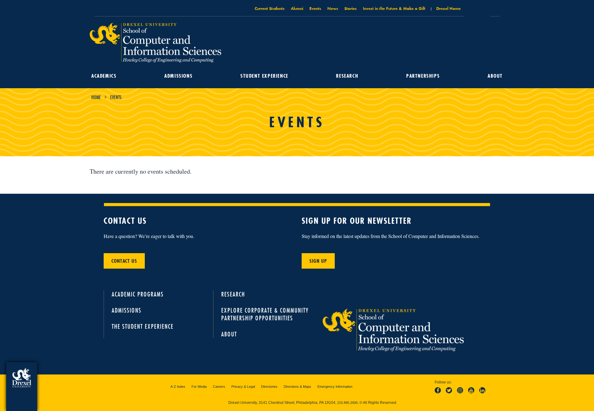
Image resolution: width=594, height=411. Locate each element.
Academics (103, 76)
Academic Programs (138, 294)
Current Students (270, 8)
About (495, 76)
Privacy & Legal (243, 386)
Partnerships (423, 76)
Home (96, 97)
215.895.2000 (347, 403)
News (332, 8)
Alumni (297, 8)
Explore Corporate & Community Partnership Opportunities (265, 314)
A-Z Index (177, 386)
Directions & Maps (297, 386)
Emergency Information (334, 386)
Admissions (178, 76)
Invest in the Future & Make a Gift (394, 8)
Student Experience (264, 76)
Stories (350, 8)
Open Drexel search (477, 10)
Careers (219, 386)
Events (315, 8)
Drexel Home (448, 8)
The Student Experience (143, 326)
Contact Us (124, 261)
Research (347, 76)
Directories (269, 386)
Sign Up (318, 261)
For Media (199, 386)
